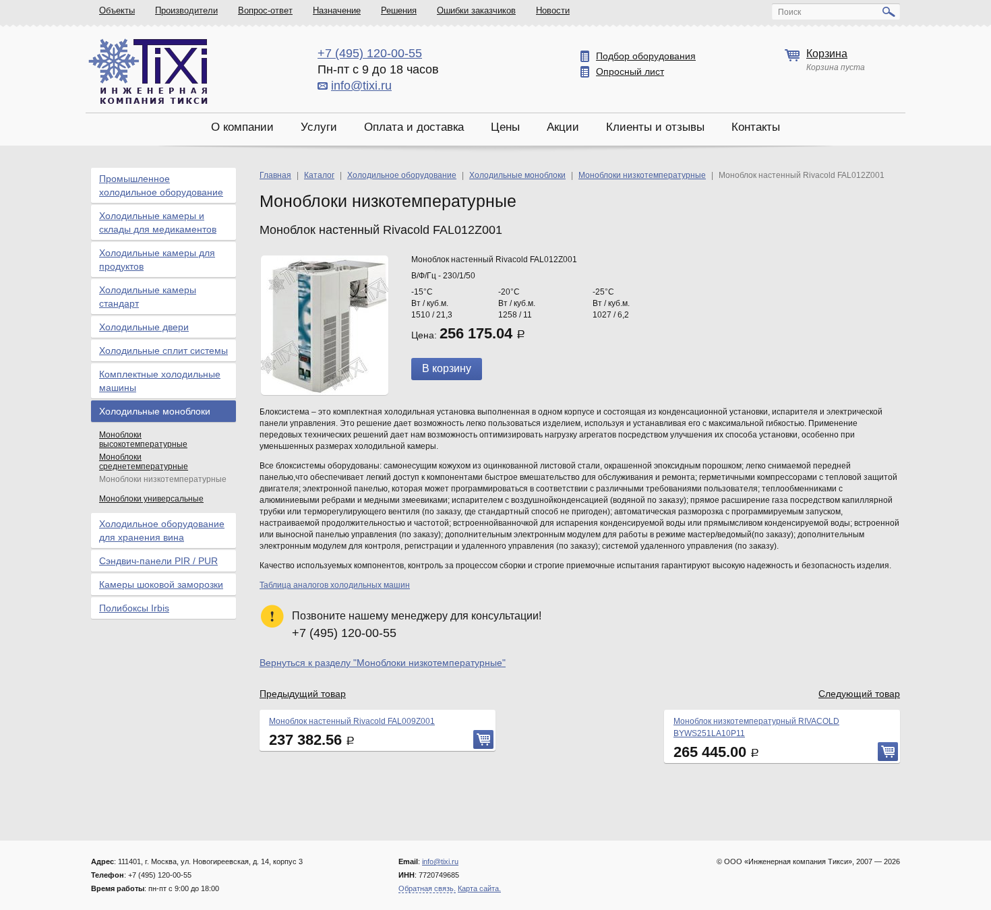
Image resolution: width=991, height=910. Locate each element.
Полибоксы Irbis (134, 608)
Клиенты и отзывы (655, 127)
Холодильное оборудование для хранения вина (161, 530)
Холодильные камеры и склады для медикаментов (157, 222)
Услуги (319, 127)
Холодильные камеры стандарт (147, 296)
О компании (242, 127)
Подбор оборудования (646, 56)
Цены (505, 127)
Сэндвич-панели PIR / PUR (158, 560)
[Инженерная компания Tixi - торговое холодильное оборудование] (148, 71)
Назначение (337, 10)
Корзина (826, 53)
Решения (399, 10)
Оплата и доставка (414, 127)
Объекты (117, 10)
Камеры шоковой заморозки (161, 584)
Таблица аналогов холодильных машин (335, 585)
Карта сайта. (479, 888)
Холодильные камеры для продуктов (157, 259)
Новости (553, 10)
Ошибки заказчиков (476, 10)
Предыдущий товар (303, 693)
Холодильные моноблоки (154, 411)
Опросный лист (630, 71)
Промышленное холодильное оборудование (161, 185)
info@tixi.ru (361, 85)
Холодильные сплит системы (163, 350)
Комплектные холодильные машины (159, 381)
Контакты (755, 127)
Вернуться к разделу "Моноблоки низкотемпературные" (383, 662)
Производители (186, 10)
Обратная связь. (427, 888)
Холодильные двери (144, 327)
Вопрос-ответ (265, 10)
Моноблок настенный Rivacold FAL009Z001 (352, 721)
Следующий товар (859, 693)
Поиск (789, 12)
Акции (563, 127)
